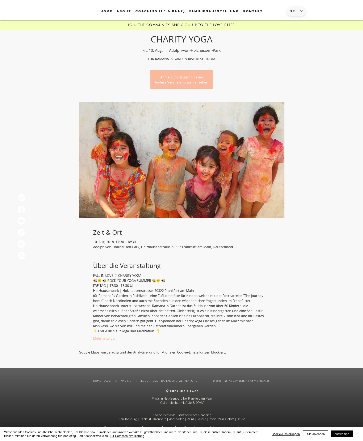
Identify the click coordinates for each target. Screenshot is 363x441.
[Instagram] (21, 197)
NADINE (126, 381)
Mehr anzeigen (104, 338)
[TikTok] (21, 232)
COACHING (111, 381)
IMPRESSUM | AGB (147, 381)
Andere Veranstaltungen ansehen (181, 82)
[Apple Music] (21, 255)
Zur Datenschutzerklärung (127, 436)
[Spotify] (21, 244)
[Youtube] (21, 221)
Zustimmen (341, 434)
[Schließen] (357, 434)
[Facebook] (21, 209)
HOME (97, 381)
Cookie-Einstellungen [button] (286, 434)
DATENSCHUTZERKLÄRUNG (179, 381)
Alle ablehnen (316, 434)
